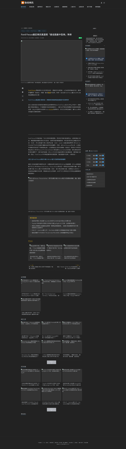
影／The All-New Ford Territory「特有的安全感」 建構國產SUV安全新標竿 (51, 294)
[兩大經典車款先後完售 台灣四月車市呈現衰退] (71, 250)
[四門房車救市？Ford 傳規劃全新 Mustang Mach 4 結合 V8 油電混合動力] (31, 286)
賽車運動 (97, 7)
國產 (39, 30)
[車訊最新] (104, 46)
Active (44, 30)
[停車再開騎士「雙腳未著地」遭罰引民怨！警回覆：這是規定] (72, 346)
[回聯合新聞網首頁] (22, 2)
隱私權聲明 (65, 442)
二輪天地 (73, 7)
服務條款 (57, 442)
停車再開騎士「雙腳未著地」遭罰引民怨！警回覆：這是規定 (71, 355)
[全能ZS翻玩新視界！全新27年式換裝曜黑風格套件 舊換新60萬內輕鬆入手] (31, 304)
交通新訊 (56, 7)
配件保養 (89, 7)
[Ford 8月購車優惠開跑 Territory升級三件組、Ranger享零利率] (72, 286)
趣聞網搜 (64, 7)
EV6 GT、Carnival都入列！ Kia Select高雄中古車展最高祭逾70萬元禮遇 (54, 230)
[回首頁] (29, 2)
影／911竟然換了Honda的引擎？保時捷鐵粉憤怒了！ (50, 337)
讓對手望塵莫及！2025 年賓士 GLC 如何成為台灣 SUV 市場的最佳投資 (72, 337)
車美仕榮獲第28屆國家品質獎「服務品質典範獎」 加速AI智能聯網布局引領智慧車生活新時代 (55, 227)
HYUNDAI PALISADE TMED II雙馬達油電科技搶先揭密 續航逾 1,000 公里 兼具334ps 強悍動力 (51, 403)
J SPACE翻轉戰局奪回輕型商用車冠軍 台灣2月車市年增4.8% (51, 355)
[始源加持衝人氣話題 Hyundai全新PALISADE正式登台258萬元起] (72, 375)
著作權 (60, 442)
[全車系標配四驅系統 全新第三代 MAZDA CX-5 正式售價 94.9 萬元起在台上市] (31, 375)
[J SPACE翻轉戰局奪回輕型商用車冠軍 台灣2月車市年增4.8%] (51, 346)
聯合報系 (71, 442)
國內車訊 (23, 7)
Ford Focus (33, 30)
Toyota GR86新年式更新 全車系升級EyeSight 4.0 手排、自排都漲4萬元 (53, 223)
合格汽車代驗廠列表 (92, 177)
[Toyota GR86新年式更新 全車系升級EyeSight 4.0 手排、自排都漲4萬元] (51, 375)
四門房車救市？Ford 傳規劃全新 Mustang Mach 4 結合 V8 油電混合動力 (31, 294)
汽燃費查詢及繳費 (91, 182)
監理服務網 (89, 185)
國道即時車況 (90, 174)
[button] (104, 3)
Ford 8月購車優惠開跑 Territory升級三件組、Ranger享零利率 (72, 294)
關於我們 (81, 442)
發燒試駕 (31, 7)
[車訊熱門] (104, 81)
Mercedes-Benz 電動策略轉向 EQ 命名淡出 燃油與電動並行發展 (30, 355)
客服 (47, 442)
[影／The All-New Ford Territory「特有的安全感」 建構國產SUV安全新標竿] (51, 286)
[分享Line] (22, 92)
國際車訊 (40, 7)
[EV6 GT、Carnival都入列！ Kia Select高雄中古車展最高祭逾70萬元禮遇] (72, 394)
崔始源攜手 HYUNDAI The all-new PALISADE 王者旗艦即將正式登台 (52, 233)
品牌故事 (81, 7)
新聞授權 (51, 442)
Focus (23, 30)
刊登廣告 (40, 442)
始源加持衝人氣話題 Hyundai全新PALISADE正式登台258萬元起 (51, 221)
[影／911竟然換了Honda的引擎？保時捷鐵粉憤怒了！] (51, 328)
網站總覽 (86, 442)
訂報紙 (76, 442)
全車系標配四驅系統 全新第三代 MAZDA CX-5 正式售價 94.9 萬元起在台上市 (31, 384)
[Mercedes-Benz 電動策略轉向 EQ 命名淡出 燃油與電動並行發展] (31, 346)
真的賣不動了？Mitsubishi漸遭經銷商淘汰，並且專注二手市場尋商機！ (30, 337)
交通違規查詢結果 (91, 179)
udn (22, 28)
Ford (28, 30)
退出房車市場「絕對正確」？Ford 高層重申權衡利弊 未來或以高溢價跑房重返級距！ (37, 257)
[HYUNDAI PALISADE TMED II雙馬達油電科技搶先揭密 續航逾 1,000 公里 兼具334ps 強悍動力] (51, 394)
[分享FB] (22, 88)
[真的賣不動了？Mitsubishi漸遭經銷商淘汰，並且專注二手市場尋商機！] (31, 328)
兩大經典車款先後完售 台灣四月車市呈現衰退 (71, 257)
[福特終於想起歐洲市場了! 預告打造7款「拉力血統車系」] (54, 250)
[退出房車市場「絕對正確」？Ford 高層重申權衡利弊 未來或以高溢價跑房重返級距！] (37, 250)
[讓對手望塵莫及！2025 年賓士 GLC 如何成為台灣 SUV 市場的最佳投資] (72, 328)
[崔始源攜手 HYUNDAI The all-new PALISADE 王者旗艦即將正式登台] (31, 394)
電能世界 (48, 7)
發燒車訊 (25, 28)
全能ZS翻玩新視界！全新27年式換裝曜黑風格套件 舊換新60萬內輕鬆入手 (31, 313)
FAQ (44, 442)
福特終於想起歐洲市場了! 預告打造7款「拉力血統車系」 (54, 257)
